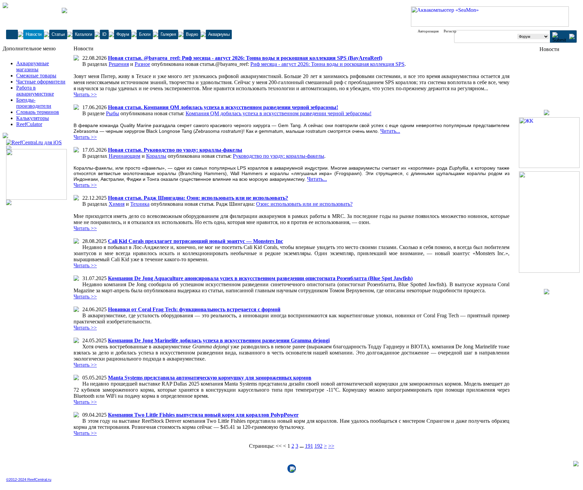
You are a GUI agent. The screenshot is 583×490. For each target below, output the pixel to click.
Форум (122, 34)
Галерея (168, 34)
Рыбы (112, 113)
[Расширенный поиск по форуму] (572, 37)
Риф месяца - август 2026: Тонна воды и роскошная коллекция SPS (327, 64)
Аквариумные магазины (32, 66)
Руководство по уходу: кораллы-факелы (278, 156)
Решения (119, 64)
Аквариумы (219, 34)
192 (318, 446)
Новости (33, 34)
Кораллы (156, 156)
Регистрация (454, 31)
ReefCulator (29, 124)
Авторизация (428, 31)
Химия (116, 204)
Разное (142, 64)
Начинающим (124, 156)
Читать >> (85, 94)
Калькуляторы (32, 118)
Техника (139, 204)
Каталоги (83, 34)
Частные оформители (40, 81)
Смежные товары (36, 75)
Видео (192, 34)
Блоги (144, 34)
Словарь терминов (37, 112)
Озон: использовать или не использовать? (304, 204)
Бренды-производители (33, 103)
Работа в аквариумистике (35, 91)
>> (331, 446)
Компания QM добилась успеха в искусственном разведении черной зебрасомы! (278, 113)
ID (104, 34)
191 (309, 446)
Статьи (58, 34)
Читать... (390, 131)
